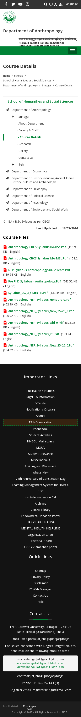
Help (41, 602)
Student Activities (40, 435)
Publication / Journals (40, 391)
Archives (40, 503)
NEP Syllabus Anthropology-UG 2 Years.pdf (39, 270)
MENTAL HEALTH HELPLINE (40, 528)
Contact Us (40, 595)
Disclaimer (40, 583)
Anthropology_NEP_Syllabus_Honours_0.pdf (39, 300)
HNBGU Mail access (40, 441)
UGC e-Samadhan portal (40, 547)
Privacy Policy (40, 577)
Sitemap (40, 571)
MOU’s (40, 447)
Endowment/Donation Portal (40, 516)
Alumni (40, 416)
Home (6, 76)
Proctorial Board (40, 541)
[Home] (9, 17)
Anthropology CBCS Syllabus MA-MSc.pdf (38, 258)
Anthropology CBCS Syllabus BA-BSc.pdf (37, 247)
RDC (41, 491)
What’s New (41, 472)
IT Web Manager (40, 589)
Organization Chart (40, 535)
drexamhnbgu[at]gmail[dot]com (40, 667)
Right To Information (40, 397)
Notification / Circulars (40, 409)
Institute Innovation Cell (40, 497)
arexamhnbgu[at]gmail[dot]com (39, 663)
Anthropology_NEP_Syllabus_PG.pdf (33, 334)
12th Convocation (41, 422)
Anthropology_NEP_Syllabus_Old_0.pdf (36, 323)
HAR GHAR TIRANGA (41, 522)
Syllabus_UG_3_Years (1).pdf (28, 293)
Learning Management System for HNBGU (40, 485)
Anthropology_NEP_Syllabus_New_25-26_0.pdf (41, 311)
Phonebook (40, 429)
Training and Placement (40, 466)
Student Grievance (40, 454)
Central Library (40, 510)
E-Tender (40, 403)
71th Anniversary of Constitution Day (40, 479)
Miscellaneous (40, 460)
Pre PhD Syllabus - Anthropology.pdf (34, 281)
